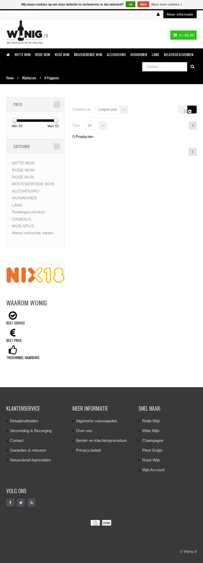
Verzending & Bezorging (31, 430)
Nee (143, 4)
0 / (186, 35)
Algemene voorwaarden (96, 421)
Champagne (152, 440)
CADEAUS (21, 219)
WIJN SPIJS (23, 226)
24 (89, 125)
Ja (130, 4)
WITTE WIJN (22, 54)
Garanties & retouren (28, 450)
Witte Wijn (150, 430)
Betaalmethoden (24, 421)
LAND (155, 54)
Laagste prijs (107, 109)
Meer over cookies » (166, 4)
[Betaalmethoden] (101, 523)
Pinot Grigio (152, 450)
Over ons (84, 430)
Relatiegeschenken (178, 54)
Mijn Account (153, 470)
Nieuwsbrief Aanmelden (30, 460)
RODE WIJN (42, 54)
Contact (17, 440)
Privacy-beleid (88, 450)
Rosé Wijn (151, 460)
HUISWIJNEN (138, 54)
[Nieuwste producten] (31, 503)
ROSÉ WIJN (62, 54)
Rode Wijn (151, 421)
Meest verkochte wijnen (32, 233)
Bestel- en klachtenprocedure (101, 440)
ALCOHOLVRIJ (116, 54)
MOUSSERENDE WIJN (88, 54)
